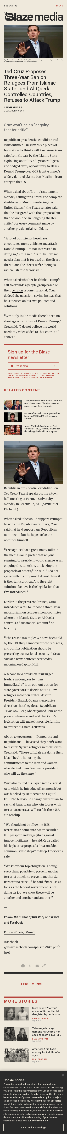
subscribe (10, 6)
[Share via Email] (37, 965)
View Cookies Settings (33, 1128)
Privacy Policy (41, 373)
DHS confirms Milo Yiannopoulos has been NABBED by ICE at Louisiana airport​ (42, 416)
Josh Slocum (39, 1059)
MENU (59, 6)
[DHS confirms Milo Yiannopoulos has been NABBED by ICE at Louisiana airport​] (13, 416)
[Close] (63, 1075)
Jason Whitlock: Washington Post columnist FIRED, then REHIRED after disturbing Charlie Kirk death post (42, 429)
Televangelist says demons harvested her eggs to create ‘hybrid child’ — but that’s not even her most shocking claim (46, 1032)
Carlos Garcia (40, 1018)
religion (17, 290)
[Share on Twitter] (30, 965)
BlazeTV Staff (40, 1039)
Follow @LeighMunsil (19, 932)
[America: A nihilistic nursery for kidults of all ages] (16, 1054)
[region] (33, 1102)
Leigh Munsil (13, 108)
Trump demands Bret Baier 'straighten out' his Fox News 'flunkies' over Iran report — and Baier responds (43, 404)
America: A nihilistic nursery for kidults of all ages (46, 1052)
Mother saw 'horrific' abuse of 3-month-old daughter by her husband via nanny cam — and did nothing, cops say (47, 1011)
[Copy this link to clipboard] (44, 965)
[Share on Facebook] (23, 965)
